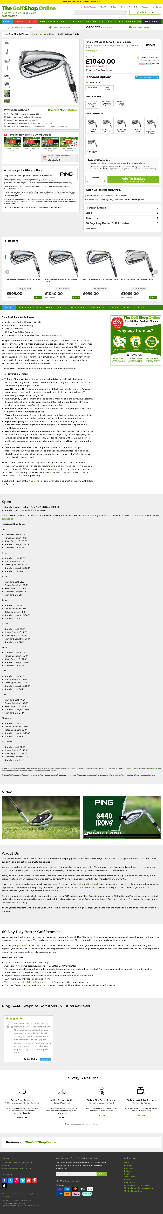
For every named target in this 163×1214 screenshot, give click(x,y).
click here (5, 1196)
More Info (101, 1115)
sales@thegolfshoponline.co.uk (37, 982)
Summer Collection (25, 21)
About (103, 7)
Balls (63, 21)
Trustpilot (78, 884)
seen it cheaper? (22, 120)
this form (153, 768)
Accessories (76, 21)
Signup (101, 1174)
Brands (7, 21)
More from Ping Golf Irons (16, 34)
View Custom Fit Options (148, 77)
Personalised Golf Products (136, 1185)
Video (49, 307)
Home (34, 34)
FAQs (123, 7)
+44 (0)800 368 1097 (13, 1162)
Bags (88, 21)
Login (86, 7)
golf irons (22, 945)
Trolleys (53, 21)
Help (156, 7)
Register (93, 7)
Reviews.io (93, 884)
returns (94, 1124)
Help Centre (129, 1182)
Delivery (114, 7)
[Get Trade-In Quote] (134, 60)
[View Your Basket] (145, 12)
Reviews (91, 228)
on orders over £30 (23, 114)
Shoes (96, 21)
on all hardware (24, 117)
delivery (85, 1124)
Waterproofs (133, 21)
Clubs (42, 21)
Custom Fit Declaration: (99, 160)
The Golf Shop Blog (133, 1191)
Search (125, 12)
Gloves (119, 21)
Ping (40, 34)
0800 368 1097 (9, 16)
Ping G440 (33, 481)
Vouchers (152, 21)
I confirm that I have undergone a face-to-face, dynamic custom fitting (117, 163)
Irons (46, 34)
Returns (145, 7)
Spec (88, 212)
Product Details (96, 207)
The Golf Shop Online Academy (138, 1188)
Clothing (107, 21)
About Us (91, 218)
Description (25, 307)
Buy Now (8, 307)
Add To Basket (133, 178)
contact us (54, 469)
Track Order (133, 7)
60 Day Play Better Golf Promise (107, 223)
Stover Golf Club (130, 768)
